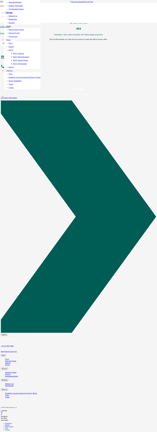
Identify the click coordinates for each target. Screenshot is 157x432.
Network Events (10, 361)
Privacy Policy (9, 426)
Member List (9, 384)
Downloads (8, 423)
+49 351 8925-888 (7, 346)
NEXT (7, 365)
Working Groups (10, 372)
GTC (6, 428)
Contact (7, 430)
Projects (7, 374)
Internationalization (11, 376)
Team (7, 395)
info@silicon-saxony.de (9, 351)
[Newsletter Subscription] (78, 217)
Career (7, 397)
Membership (9, 386)
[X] (2, 412)
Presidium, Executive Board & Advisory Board (21, 393)
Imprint (7, 425)
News (7, 359)
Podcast (7, 363)
